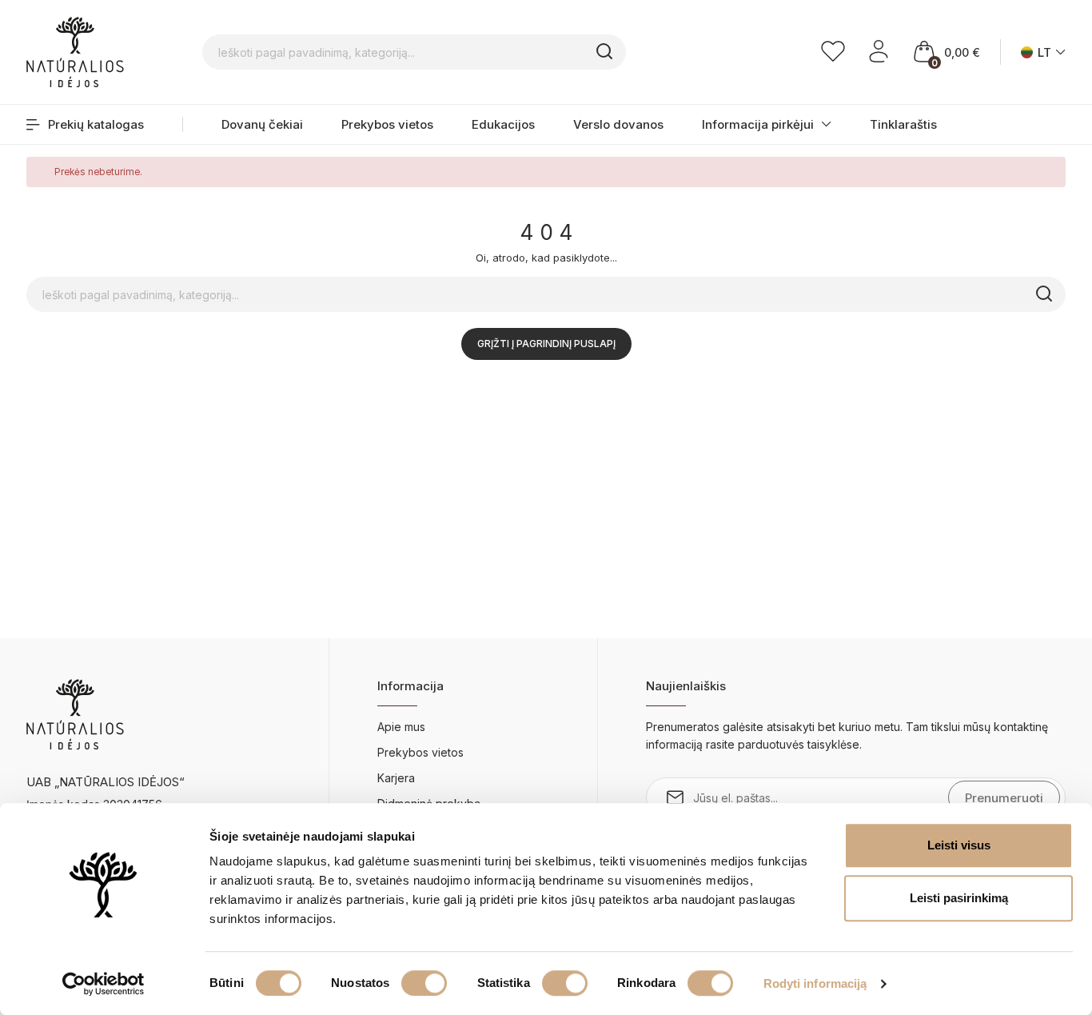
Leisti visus (958, 845)
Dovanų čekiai (262, 124)
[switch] (424, 983)
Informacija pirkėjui (758, 124)
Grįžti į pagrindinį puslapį (546, 344)
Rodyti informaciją (815, 983)
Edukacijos (503, 124)
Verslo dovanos (618, 124)
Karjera (396, 778)
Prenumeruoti (1004, 797)
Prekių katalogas (96, 124)
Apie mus (401, 726)
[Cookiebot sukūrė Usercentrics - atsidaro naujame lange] (103, 984)
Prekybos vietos (387, 124)
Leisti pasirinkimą (959, 898)
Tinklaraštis (903, 124)
